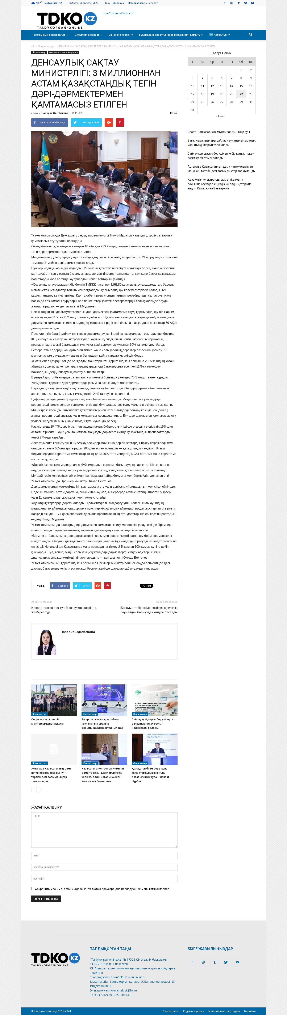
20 (221, 94)
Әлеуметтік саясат (87, 34)
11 (202, 86)
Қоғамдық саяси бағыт (49, 34)
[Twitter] (245, 3)
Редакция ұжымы (193, 1011)
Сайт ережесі (171, 1011)
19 (212, 94)
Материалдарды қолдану (143, 3)
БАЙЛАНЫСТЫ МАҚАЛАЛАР (57, 674)
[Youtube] (252, 3)
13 (221, 86)
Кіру (107, 3)
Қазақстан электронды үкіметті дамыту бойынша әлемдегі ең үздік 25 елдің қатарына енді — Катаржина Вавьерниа (219, 184)
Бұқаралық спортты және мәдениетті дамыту (169, 34)
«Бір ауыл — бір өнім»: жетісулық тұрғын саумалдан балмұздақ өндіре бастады (149, 610)
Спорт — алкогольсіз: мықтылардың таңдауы (219, 132)
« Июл (220, 116)
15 (241, 86)
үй (32, 46)
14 (231, 86)
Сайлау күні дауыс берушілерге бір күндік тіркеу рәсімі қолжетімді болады (153, 723)
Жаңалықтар (46, 46)
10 (192, 86)
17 (192, 94)
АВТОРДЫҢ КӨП (102, 674)
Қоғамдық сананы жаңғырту (63, 52)
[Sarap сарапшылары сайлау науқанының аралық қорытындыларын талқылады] (104, 700)
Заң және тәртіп (119, 34)
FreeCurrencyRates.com (119, 13)
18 (202, 94)
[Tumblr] (239, 3)
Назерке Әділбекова (54, 112)
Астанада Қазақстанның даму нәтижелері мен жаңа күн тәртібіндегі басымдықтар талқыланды (221, 169)
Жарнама (118, 3)
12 (212, 86)
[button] (251, 35)
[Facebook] (225, 3)
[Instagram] (232, 3)
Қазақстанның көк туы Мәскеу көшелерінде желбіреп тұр (63, 610)
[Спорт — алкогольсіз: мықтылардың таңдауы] (54, 700)
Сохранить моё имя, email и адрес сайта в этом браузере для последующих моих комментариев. (102, 888)
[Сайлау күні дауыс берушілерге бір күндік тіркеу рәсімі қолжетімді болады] (155, 700)
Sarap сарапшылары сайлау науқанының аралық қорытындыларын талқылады (102, 723)
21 (231, 94)
